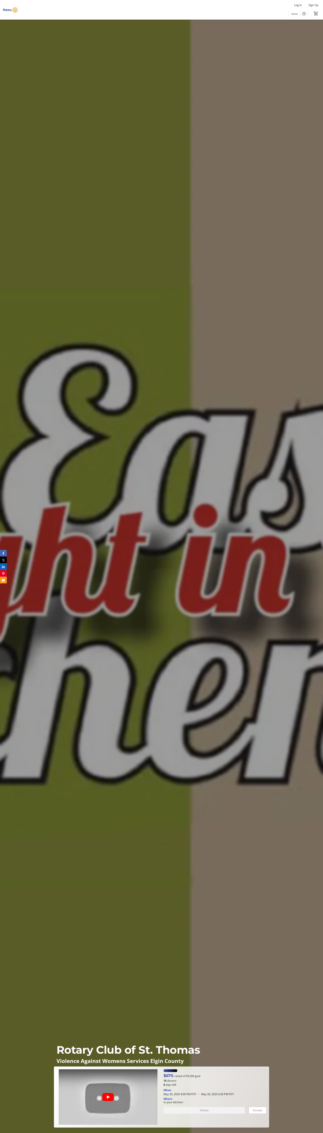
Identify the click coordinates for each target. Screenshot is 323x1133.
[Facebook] (3, 553)
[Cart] (316, 14)
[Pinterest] (3, 573)
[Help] (304, 13)
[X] (3, 559)
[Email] (3, 580)
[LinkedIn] (3, 566)
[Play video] (108, 1097)
